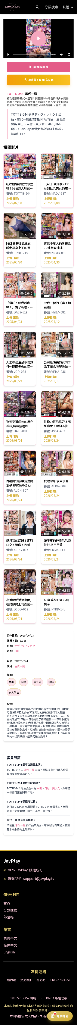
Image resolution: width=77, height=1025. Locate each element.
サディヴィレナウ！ (26, 645)
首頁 (6, 903)
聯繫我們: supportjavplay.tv (31, 878)
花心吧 (41, 980)
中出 (11, 682)
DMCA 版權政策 (56, 998)
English (9, 951)
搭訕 (51, 682)
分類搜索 (51, 6)
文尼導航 (26, 980)
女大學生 (14, 692)
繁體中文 (10, 938)
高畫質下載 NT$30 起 (40, 79)
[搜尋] (37, 7)
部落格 (8, 916)
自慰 (23, 682)
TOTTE (18, 651)
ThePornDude (60, 980)
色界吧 (11, 980)
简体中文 (10, 945)
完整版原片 (40, 67)
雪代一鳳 (20, 666)
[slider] (31, 54)
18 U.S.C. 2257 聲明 (23, 998)
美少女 (37, 682)
